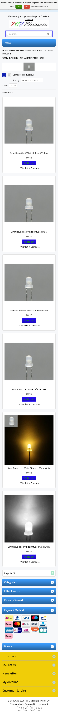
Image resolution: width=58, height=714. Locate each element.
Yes (19, 7)
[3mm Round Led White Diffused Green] (29, 283)
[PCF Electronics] (29, 24)
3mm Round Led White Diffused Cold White (29, 546)
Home (5, 50)
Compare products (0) (23, 74)
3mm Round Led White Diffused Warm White (29, 468)
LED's (12, 50)
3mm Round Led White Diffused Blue (29, 231)
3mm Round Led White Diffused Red (29, 389)
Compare (35, 168)
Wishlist (24, 168)
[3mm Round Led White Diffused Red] (29, 362)
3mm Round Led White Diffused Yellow (29, 153)
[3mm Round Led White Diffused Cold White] (29, 519)
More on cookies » (39, 7)
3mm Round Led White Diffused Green (29, 310)
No (26, 7)
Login (35, 16)
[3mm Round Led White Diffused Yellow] (29, 125)
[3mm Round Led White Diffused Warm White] (29, 440)
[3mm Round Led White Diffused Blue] (29, 204)
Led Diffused (23, 50)
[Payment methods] (29, 627)
